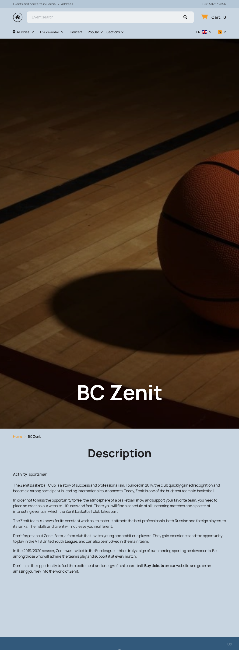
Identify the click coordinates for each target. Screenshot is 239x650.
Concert (76, 32)
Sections (113, 32)
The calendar (49, 32)
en (198, 32)
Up (229, 644)
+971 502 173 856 (214, 4)
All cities (23, 32)
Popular (93, 32)
